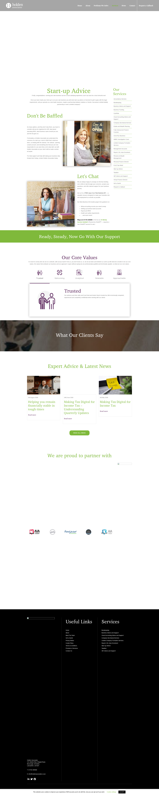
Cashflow (116, 113)
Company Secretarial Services (122, 122)
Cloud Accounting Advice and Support (113, 635)
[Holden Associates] (14, 5)
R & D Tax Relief (118, 165)
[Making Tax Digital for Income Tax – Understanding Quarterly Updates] (79, 385)
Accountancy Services (120, 99)
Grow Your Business (119, 135)
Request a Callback (146, 6)
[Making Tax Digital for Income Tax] (115, 385)
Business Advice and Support (122, 106)
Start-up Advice (118, 169)
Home (80, 6)
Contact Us (69, 651)
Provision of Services (72, 648)
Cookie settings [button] (111, 792)
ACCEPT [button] (122, 792)
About (88, 6)
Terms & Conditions (71, 645)
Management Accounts (120, 148)
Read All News (79, 433)
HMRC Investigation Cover (121, 139)
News (124, 6)
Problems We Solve (101, 6)
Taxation (116, 172)
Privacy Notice (70, 640)
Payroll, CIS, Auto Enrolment (122, 152)
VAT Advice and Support (121, 176)
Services (115, 6)
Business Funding (119, 110)
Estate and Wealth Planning (122, 126)
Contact (132, 6)
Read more (32, 415)
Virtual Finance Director (120, 179)
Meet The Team (70, 635)
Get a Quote (117, 183)
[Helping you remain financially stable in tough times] (43, 385)
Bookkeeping (117, 102)
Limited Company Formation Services (112, 640)
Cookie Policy (69, 643)
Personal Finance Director (121, 161)
